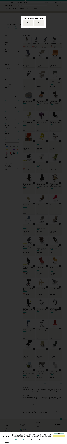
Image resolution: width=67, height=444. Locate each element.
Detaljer (42, 439)
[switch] (24, 439)
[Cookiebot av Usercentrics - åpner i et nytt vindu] (6, 442)
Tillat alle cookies (59, 433)
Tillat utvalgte (59, 435)
